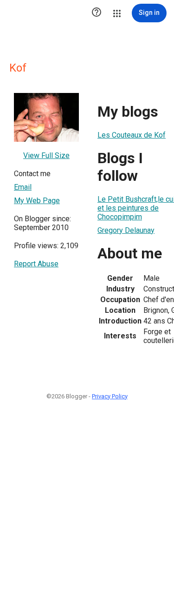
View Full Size (46, 155)
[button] (96, 13)
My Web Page (37, 200)
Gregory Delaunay (126, 230)
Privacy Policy (110, 396)
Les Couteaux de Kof (131, 135)
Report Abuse (36, 263)
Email (23, 187)
